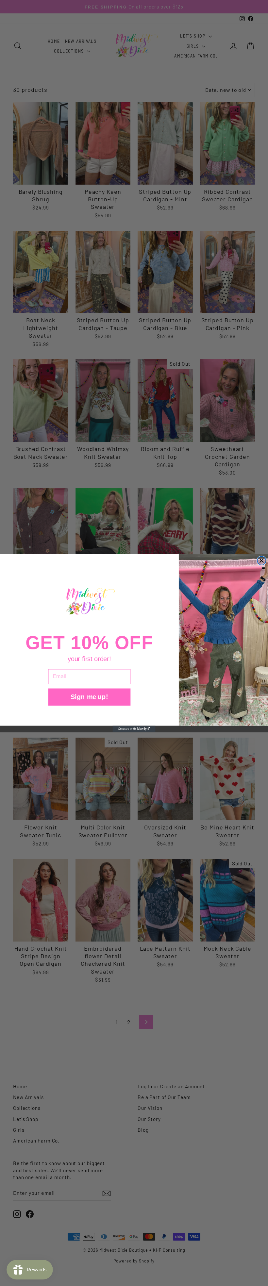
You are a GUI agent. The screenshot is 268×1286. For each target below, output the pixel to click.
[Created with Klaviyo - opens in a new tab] (133, 729)
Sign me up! (89, 696)
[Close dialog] (261, 560)
